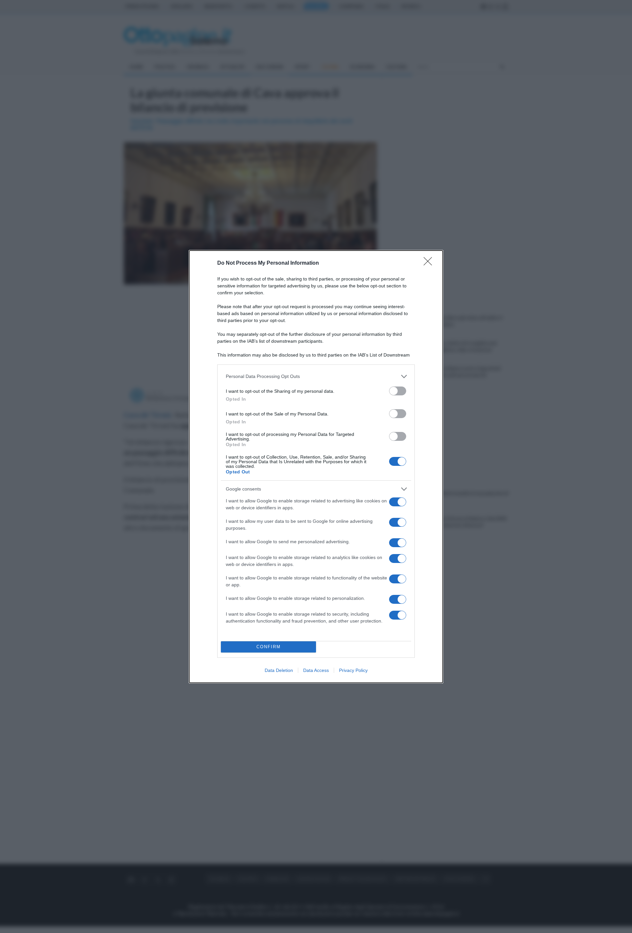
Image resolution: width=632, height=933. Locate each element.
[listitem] (316, 376)
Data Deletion (279, 670)
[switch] (397, 391)
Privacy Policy (353, 670)
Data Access (316, 670)
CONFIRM (268, 646)
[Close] (430, 263)
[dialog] (316, 467)
